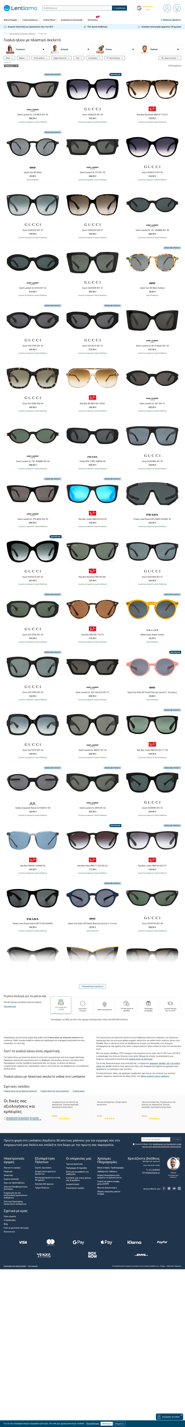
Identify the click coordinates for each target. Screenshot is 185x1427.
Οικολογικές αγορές (75, 1187)
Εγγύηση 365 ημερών (44, 1183)
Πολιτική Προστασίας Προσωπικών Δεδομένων (15, 1202)
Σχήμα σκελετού (60, 58)
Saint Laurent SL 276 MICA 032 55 (32, 519)
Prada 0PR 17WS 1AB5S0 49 (92, 461)
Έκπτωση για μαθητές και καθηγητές (77, 1172)
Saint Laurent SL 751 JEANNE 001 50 (152, 230)
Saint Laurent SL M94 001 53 (93, 808)
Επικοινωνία (9, 1231)
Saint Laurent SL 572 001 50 (92, 172)
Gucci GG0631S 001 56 (152, 172)
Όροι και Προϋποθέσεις (14, 1182)
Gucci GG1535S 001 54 (32, 635)
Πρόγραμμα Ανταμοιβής (76, 1167)
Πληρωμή (8, 1171)
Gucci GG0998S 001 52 (152, 808)
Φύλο (8, 58)
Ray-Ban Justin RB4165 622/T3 (152, 866)
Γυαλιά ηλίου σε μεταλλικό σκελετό (20, 1091)
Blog (6, 1224)
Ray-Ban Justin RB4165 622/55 (93, 519)
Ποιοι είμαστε (10, 1216)
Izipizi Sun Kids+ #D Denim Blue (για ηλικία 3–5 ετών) (92, 923)
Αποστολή (8, 1175)
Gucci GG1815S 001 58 (152, 923)
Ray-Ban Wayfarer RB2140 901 (92, 577)
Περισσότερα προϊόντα (92, 986)
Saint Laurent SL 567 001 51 (152, 403)
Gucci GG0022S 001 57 (32, 230)
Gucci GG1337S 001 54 (32, 750)
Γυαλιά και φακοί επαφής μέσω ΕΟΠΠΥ (108, 1182)
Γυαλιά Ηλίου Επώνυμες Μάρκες (22, 33)
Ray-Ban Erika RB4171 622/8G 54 (92, 866)
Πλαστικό (9, 66)
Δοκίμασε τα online (170, 1416)
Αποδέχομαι (107, 1423)
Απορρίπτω (119, 1423)
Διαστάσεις (93, 58)
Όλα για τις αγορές (12, 1167)
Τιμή (78, 58)
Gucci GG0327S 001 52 (32, 577)
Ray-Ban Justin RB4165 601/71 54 (152, 750)
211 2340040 (154, 1169)
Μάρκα (22, 58)
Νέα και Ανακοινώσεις (107, 1187)
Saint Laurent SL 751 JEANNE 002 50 (32, 461)
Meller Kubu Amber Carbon (152, 635)
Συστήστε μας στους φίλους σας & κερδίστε (78, 1179)
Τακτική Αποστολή (74, 1164)
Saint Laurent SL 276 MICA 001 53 (32, 115)
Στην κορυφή (33, 1266)
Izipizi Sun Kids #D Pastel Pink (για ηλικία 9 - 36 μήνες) (152, 692)
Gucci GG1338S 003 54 (32, 403)
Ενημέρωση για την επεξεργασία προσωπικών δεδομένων (15, 1195)
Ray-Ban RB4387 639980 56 (32, 866)
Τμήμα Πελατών (42, 1187)
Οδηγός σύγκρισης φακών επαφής (108, 1192)
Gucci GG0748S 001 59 (152, 461)
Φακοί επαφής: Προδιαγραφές (110, 1167)
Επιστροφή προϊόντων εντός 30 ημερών (48, 1178)
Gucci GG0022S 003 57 (92, 230)
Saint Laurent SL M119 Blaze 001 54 (152, 346)
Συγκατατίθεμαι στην (158, 1145)
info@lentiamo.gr (152, 1172)
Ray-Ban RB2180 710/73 (93, 635)
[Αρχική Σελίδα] (5, 33)
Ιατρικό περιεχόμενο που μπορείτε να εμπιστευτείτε (109, 1176)
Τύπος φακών (39, 58)
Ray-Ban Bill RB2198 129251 (92, 403)
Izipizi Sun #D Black (33, 172)
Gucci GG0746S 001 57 (152, 577)
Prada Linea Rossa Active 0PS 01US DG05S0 (33, 923)
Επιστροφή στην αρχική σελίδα (15, 1266)
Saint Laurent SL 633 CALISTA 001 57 (92, 692)
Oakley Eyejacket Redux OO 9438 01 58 (32, 808)
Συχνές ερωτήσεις (43, 1167)
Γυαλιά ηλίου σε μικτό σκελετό (55, 1091)
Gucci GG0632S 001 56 (92, 115)
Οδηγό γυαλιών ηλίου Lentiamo (155, 1076)
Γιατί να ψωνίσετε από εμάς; (16, 1227)
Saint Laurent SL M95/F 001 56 (93, 750)
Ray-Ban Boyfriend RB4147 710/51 (152, 115)
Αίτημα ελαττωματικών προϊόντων (45, 1172)
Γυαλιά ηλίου (79, 1091)
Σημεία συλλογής (11, 1179)
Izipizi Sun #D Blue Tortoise (152, 288)
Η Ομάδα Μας (10, 1220)
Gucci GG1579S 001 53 (32, 346)
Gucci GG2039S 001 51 (92, 288)
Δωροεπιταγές (72, 1184)
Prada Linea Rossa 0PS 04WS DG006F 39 (152, 519)
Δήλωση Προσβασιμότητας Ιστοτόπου (16, 1187)
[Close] (181, 1415)
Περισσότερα (92, 1423)
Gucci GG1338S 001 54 (32, 692)
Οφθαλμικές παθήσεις (107, 1171)
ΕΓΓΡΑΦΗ (176, 1139)
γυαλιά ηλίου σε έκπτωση (140, 1059)
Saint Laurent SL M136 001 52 (32, 288)
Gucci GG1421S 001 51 (92, 346)
